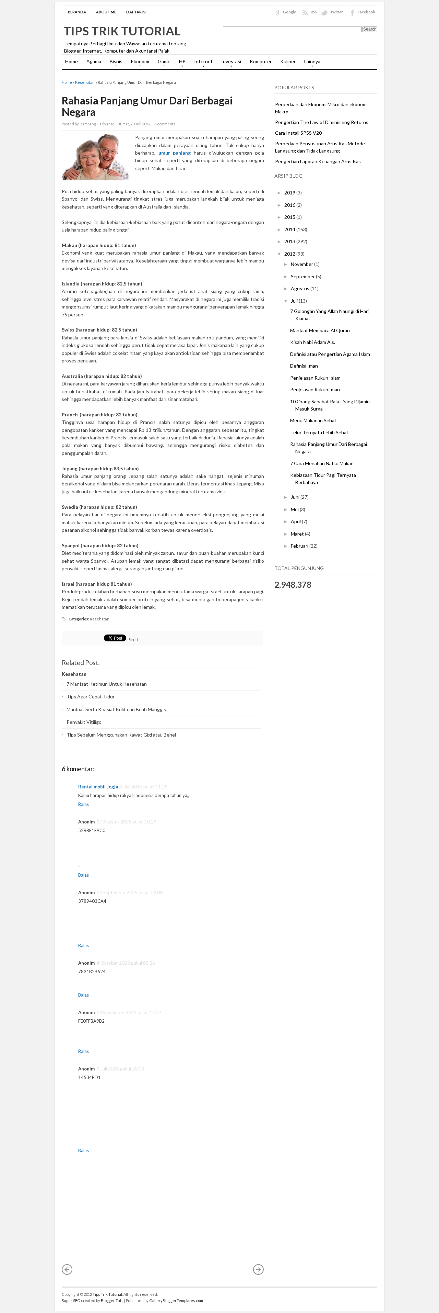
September (303, 276)
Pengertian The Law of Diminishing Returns (321, 122)
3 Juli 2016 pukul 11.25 (143, 786)
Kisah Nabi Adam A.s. (312, 342)
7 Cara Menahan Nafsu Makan (322, 463)
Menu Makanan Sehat (313, 420)
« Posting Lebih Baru (67, 1269)
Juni (295, 497)
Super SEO (71, 1300)
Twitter (336, 12)
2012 (290, 254)
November (302, 264)
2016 (290, 205)
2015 (290, 217)
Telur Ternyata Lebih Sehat (319, 432)
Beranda (77, 12)
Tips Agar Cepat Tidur (91, 696)
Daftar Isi (136, 12)
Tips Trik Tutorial (122, 30)
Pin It (133, 639)
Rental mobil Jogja (98, 786)
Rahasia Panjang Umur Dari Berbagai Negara (147, 106)
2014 (290, 229)
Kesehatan (85, 82)
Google (289, 12)
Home (71, 61)
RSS (314, 12)
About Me (106, 12)
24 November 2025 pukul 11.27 (129, 1012)
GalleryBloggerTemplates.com (176, 1300)
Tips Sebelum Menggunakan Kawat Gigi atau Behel (121, 735)
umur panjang (174, 153)
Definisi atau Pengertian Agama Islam (330, 354)
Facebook (366, 12)
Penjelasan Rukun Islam (315, 378)
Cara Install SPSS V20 (298, 133)
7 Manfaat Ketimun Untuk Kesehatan (107, 684)
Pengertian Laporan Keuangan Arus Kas (318, 161)
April (296, 521)
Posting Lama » (258, 1269)
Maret (298, 534)
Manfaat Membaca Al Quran (320, 330)
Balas (83, 804)
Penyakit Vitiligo (84, 722)
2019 (290, 192)
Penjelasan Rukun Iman (315, 389)
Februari (300, 546)
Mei (295, 509)
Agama (93, 61)
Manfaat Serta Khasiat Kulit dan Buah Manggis (116, 709)
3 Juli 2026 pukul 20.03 (120, 1068)
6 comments (165, 124)
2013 (290, 241)
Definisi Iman (304, 366)
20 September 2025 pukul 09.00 (130, 892)
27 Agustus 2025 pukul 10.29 (126, 821)
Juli (295, 301)
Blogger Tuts (112, 1300)
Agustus (300, 288)
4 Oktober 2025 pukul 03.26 (126, 963)
